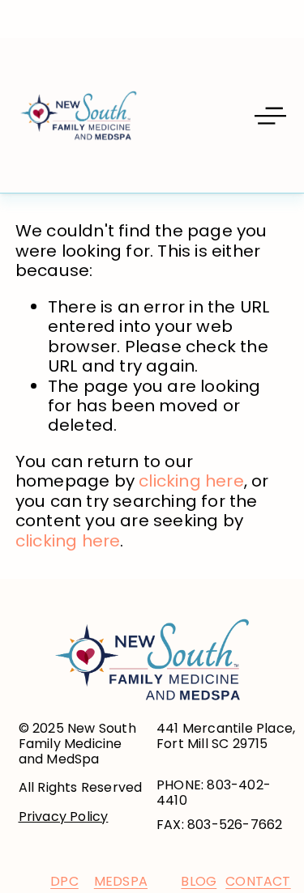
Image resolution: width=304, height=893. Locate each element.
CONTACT (257, 881)
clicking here (191, 481)
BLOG (198, 881)
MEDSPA (121, 881)
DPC (64, 881)
